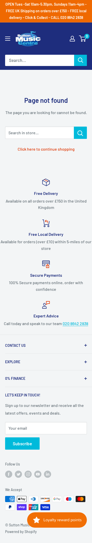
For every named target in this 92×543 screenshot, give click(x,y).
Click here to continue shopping (46, 149)
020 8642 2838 (75, 323)
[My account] (72, 38)
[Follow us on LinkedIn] (47, 474)
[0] (82, 39)
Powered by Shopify (21, 531)
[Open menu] (7, 39)
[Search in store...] (80, 133)
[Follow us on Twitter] (18, 474)
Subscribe (22, 443)
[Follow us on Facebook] (8, 474)
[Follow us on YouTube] (37, 474)
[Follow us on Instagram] (28, 474)
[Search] (80, 60)
